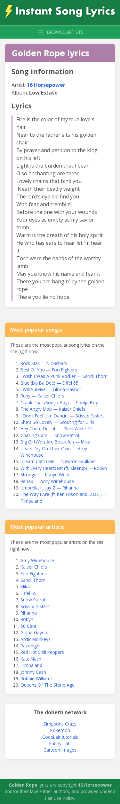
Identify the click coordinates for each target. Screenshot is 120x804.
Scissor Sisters (35, 606)
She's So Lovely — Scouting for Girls (57, 422)
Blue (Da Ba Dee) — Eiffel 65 (49, 383)
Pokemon (60, 730)
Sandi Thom (32, 580)
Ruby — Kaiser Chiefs (42, 396)
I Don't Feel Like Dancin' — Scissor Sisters (62, 416)
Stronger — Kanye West (44, 474)
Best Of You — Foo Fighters (48, 370)
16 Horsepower (46, 84)
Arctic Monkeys (35, 639)
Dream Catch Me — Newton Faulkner (58, 461)
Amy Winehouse (37, 560)
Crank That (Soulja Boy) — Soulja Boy (59, 402)
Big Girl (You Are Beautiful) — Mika (55, 442)
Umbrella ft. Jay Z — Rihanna (49, 488)
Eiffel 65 (28, 593)
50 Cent (28, 626)
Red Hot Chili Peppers (42, 652)
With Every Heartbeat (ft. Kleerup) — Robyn (63, 468)
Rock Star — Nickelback (44, 363)
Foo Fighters (33, 574)
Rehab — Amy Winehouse (47, 481)
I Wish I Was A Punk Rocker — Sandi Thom (64, 376)
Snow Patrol (32, 600)
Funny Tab (60, 743)
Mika (25, 586)
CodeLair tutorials (60, 737)
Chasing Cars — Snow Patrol (49, 435)
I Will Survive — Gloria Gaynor (50, 389)
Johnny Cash (33, 672)
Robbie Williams (36, 678)
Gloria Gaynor (34, 632)
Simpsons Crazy (60, 724)
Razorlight (30, 646)
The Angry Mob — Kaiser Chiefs (52, 409)
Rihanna (28, 613)
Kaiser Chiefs (33, 567)
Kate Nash (30, 659)
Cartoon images (60, 750)
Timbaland (31, 665)
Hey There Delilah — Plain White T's (56, 428)
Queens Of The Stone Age (47, 685)
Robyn (26, 619)
